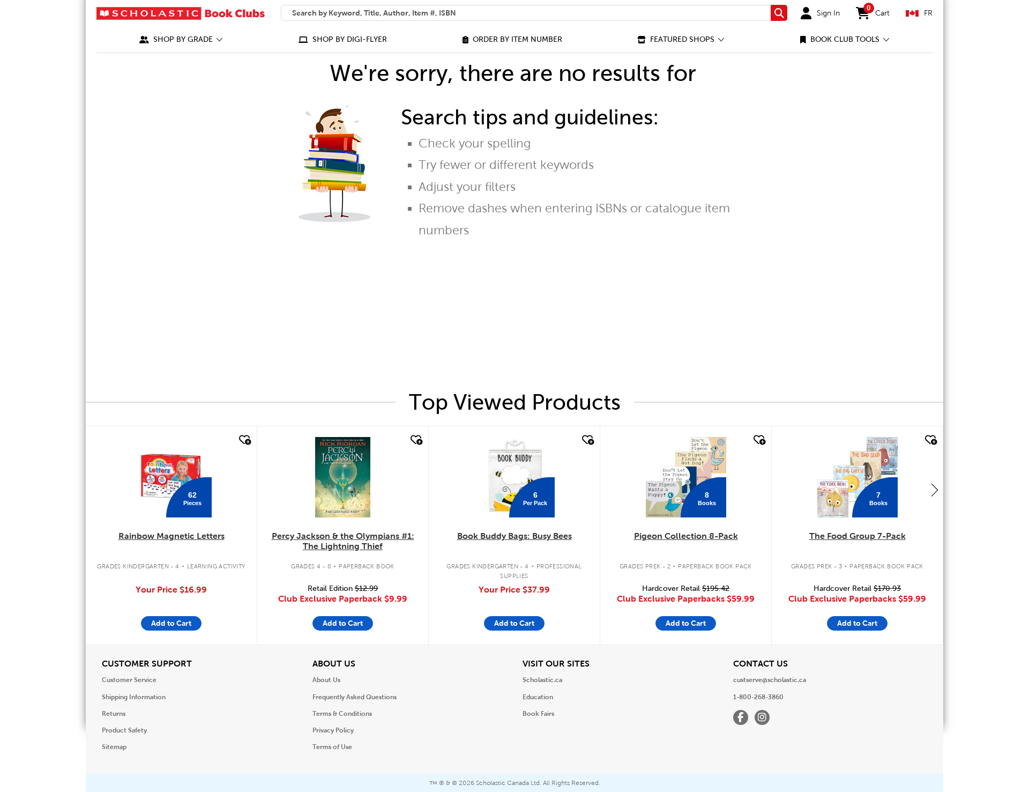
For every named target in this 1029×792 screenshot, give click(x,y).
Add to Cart (171, 623)
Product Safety (124, 730)
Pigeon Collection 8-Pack (686, 536)
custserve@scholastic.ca (769, 680)
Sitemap (114, 747)
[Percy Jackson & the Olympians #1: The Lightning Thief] (342, 477)
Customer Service (129, 680)
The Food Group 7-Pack (857, 536)
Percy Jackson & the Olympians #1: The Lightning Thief (343, 541)
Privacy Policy (333, 730)
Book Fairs (538, 713)
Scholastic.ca (542, 680)
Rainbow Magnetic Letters (171, 536)
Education (538, 697)
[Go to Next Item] (934, 489)
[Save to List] (243, 440)
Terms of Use (332, 747)
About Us (326, 680)
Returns (113, 713)
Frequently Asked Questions (354, 697)
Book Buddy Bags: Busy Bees (514, 536)
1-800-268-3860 (758, 697)
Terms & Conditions (342, 713)
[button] (181, 39)
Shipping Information (134, 697)
